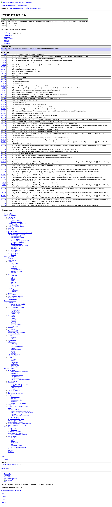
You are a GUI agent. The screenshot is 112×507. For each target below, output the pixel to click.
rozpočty (13, 348)
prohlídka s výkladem (17, 375)
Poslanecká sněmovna (10, 215)
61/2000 (4, 102)
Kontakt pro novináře (17, 400)
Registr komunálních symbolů (16, 419)
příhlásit (6, 468)
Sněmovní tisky (12, 342)
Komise (10, 293)
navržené (13, 359)
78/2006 (4, 185)
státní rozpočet (15, 365)
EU (12, 444)
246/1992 (3, 71)
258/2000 (3, 109)
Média (9, 395)
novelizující (14, 362)
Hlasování (10, 327)
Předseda (10, 258)
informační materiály (17, 387)
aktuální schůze (15, 309)
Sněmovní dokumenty (14, 354)
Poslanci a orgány (9, 256)
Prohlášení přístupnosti (10, 478)
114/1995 (3, 81)
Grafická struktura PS (14, 298)
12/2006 (4, 183)
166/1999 (3, 98)
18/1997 (4, 88)
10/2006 (4, 179)
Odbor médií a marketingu (18, 403)
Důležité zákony (12, 231)
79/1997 (4, 92)
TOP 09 (13, 287)
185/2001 (3, 113)
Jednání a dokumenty (18, 8)
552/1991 (3, 69)
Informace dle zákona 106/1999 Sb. (11, 490)
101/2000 (3, 104)
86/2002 (4, 121)
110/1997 (3, 94)
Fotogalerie (11, 404)
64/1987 (4, 60)
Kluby (9, 274)
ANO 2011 (14, 276)
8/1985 (4, 58)
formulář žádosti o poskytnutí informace (22, 412)
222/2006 (3, 188)
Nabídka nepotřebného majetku (20, 245)
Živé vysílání (11, 315)
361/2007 (3, 203)
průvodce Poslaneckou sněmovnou (20, 379)
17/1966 (4, 54)
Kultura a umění (12, 381)
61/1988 (4, 65)
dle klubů (13, 265)
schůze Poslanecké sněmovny (19, 371)
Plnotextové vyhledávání (9, 464)
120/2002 (3, 123)
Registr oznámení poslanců (15, 296)
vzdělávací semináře (16, 386)
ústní (12, 338)
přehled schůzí (15, 313)
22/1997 (4, 90)
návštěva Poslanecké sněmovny (20, 384)
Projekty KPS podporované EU (20, 240)
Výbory (10, 288)
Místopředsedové (12, 260)
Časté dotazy (11, 452)
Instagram (3, 502)
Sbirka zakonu (8, 34)
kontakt (13, 389)
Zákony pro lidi (8, 38)
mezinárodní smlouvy (17, 346)
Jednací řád (11, 229)
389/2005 (3, 171)
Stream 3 (13, 320)
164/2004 (3, 133)
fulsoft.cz (6, 41)
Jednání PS (11, 218)
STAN (13, 279)
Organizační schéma (16, 236)
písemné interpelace (16, 349)
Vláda (13, 441)
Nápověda (10, 450)
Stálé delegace (12, 294)
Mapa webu (11, 449)
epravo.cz (7, 37)
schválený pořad (15, 312)
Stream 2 (13, 318)
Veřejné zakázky (15, 239)
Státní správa (14, 442)
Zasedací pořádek (12, 299)
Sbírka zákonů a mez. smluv (33, 8)
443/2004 (3, 157)
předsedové (14, 290)
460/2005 (3, 177)
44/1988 (4, 63)
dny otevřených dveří (17, 376)
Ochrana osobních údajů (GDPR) (17, 425)
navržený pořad (15, 310)
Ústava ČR (11, 228)
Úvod (10, 8)
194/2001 (3, 115)
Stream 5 (13, 323)
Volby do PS (11, 217)
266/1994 (3, 79)
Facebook (3, 496)
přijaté (13, 360)
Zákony (10, 357)
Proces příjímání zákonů (14, 225)
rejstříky (13, 353)
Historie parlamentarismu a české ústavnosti (20, 233)
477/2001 (3, 117)
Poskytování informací (17, 237)
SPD (12, 283)
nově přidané (14, 343)
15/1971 (4, 56)
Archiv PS (10, 392)
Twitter (3, 499)
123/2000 (3, 107)
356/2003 (3, 48)
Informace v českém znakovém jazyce (18, 406)
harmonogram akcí (16, 305)
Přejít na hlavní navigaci (7, 5)
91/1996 (4, 83)
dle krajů (13, 272)
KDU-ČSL (14, 282)
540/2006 (3, 196)
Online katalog (15, 251)
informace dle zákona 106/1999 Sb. (21, 411)
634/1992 (3, 73)
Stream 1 (13, 316)
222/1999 (3, 100)
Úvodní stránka (8, 214)
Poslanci (10, 261)
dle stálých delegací (16, 269)
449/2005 (3, 175)
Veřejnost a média (9, 368)
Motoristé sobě (15, 285)
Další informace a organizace (19, 447)
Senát (12, 439)
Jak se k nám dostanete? (14, 431)
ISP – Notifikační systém (14, 420)
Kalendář (10, 302)
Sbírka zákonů (15, 367)
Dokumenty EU (12, 356)
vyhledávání (14, 364)
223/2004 (3, 149)
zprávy (13, 351)
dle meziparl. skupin (16, 271)
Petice (9, 408)
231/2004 (3, 151)
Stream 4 (13, 321)
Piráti (12, 280)
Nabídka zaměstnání (16, 244)
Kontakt (6, 426)
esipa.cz (6, 40)
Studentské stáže (15, 248)
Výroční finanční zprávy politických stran (19, 423)
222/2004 (3, 145)
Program (13, 398)
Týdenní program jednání (18, 220)
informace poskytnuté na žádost (20, 415)
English (3, 456)
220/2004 (3, 140)
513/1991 (3, 67)
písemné (13, 337)
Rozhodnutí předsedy (14, 334)
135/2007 (3, 199)
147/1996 (3, 86)
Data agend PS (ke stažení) (15, 393)
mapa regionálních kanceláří (19, 434)
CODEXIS (7, 43)
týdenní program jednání (18, 304)
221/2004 (3, 142)
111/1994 (3, 77)
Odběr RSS (7, 477)
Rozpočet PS (14, 247)
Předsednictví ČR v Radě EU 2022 (17, 223)
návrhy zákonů (15, 345)
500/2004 (3, 159)
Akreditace (14, 401)
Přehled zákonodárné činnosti (16, 226)
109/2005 (3, 162)
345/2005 (3, 169)
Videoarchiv (14, 326)
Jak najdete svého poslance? (15, 433)
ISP (2, 468)
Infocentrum (11, 382)
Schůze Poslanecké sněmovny (16, 307)
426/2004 (3, 153)
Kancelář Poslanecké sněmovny (16, 234)
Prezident (13, 438)
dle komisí (14, 268)
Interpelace (11, 335)
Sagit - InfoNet (8, 35)
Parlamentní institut (13, 253)
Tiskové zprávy (15, 397)
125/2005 (3, 165)
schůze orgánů (15, 373)
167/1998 (3, 96)
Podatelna (14, 430)
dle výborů (14, 266)
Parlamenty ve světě (16, 445)
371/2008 (3, 205)
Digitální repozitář (13, 331)
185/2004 (3, 135)
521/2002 (3, 125)
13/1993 (4, 75)
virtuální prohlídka (16, 378)
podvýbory (14, 291)
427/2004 (3, 155)
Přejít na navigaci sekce (20, 5)
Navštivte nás (11, 370)
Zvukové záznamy (16, 324)
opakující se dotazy (16, 414)
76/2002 (4, 119)
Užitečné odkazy (12, 436)
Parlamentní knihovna (14, 250)
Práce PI (13, 255)
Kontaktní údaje (12, 428)
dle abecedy (14, 263)
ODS (12, 277)
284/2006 (3, 192)
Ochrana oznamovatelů (17, 242)
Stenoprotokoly (12, 329)
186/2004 (3, 137)
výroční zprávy (15, 417)
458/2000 (3, 111)
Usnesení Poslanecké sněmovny (16, 332)
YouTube (3, 493)
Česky (6, 459)
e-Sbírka (6, 32)
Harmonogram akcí (16, 222)
